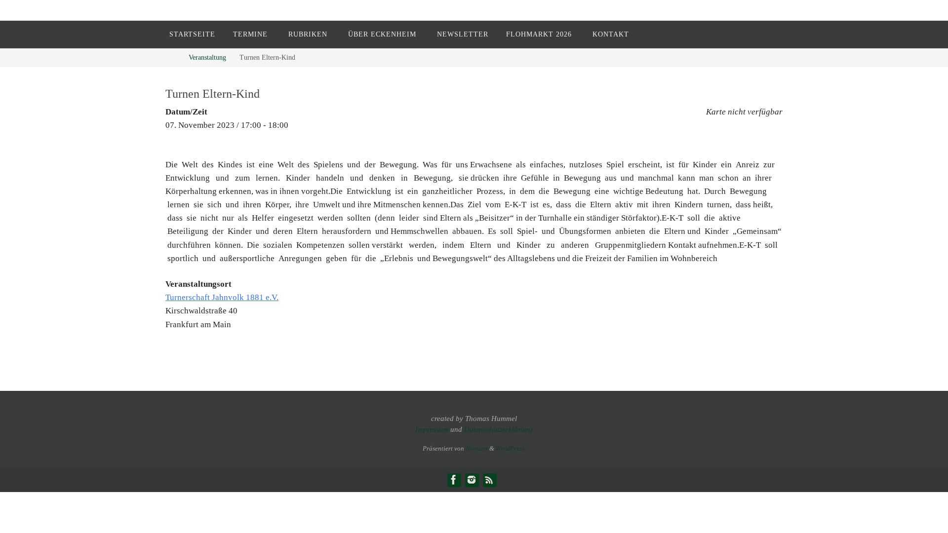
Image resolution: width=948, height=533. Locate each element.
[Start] (172, 57)
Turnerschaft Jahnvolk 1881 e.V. (221, 297)
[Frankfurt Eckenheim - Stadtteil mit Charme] (453, 479)
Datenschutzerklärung (498, 429)
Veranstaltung (207, 57)
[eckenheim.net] (471, 479)
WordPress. (511, 448)
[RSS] (489, 479)
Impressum (431, 429)
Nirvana (477, 448)
